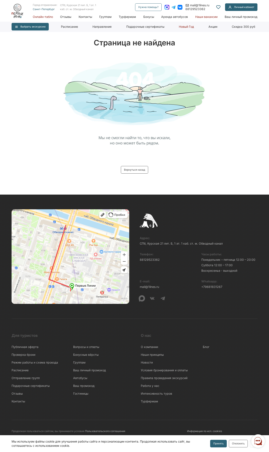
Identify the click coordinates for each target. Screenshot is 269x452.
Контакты (85, 16)
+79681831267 (211, 287)
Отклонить (238, 443)
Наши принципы (152, 354)
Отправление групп (26, 378)
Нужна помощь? (148, 7)
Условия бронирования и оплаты (164, 370)
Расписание (69, 26)
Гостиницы (80, 393)
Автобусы (80, 378)
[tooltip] (218, 7)
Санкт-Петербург (44, 9)
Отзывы (65, 16)
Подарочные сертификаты (145, 26)
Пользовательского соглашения (105, 431)
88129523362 (195, 9)
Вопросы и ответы (86, 347)
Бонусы (148, 16)
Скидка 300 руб (243, 26)
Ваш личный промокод (241, 16)
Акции (212, 26)
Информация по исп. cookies (204, 431)
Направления (102, 26)
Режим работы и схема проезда (35, 362)
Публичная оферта (25, 347)
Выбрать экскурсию (33, 26)
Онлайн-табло (43, 16)
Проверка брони (23, 354)
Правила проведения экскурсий (164, 378)
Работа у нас (150, 385)
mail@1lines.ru (199, 5)
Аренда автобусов (174, 16)
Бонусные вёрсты (86, 354)
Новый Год (186, 26)
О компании (149, 347)
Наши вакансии (206, 16)
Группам (105, 16)
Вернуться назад (134, 169)
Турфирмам (127, 16)
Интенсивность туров (156, 393)
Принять (218, 443)
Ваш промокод (84, 385)
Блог (206, 347)
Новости (147, 362)
